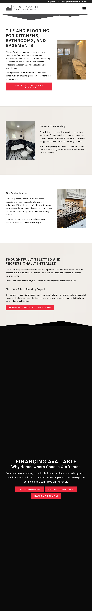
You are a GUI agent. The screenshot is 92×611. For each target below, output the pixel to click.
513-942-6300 (80, 2)
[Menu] (83, 8)
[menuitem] (83, 8)
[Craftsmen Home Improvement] (22, 8)
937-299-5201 (60, 2)
